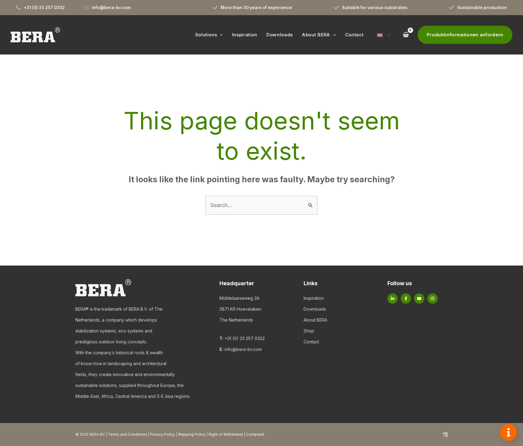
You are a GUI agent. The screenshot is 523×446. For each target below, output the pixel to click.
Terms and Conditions (127, 434)
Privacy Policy (162, 434)
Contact (311, 341)
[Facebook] (406, 298)
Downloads (315, 309)
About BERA (315, 319)
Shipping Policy (192, 434)
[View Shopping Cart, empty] (405, 34)
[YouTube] (419, 298)
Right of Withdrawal (226, 434)
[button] (220, 34)
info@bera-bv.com (243, 349)
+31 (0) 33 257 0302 (245, 338)
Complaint (255, 434)
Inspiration (314, 298)
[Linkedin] (392, 298)
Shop (309, 330)
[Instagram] (432, 298)
